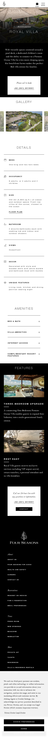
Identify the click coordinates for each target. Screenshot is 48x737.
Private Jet (13, 652)
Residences (13, 662)
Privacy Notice (9, 713)
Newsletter (13, 636)
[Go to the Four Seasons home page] (4, 3)
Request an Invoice (17, 595)
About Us (12, 559)
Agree (24, 729)
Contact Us (13, 580)
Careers (12, 575)
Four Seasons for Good (20, 564)
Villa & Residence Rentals (21, 667)
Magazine (12, 631)
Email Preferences (17, 605)
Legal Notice (20, 713)
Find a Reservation (17, 600)
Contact (24, 509)
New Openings (14, 626)
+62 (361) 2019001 (24, 88)
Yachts (11, 657)
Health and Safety (17, 569)
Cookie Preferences (24, 722)
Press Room (13, 621)
